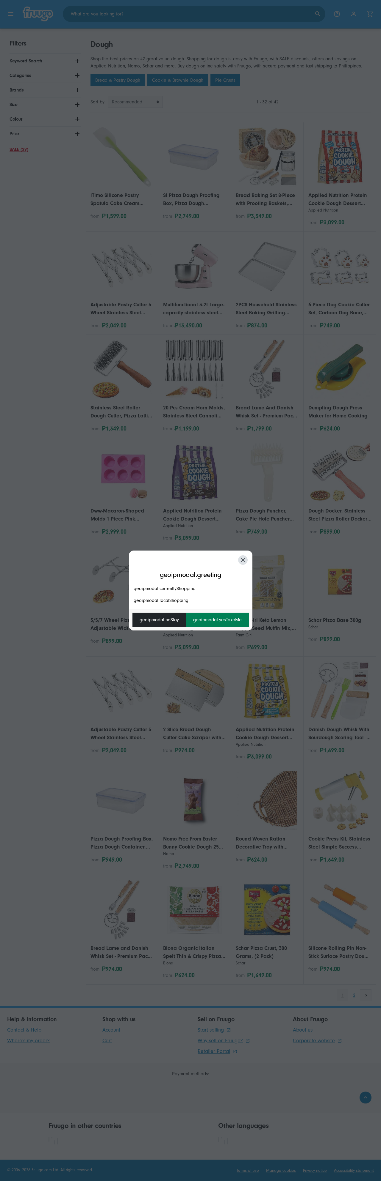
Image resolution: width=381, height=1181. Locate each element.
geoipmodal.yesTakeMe (217, 619)
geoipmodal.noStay (159, 619)
